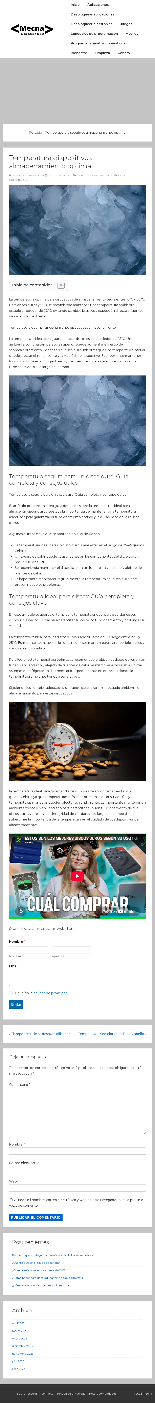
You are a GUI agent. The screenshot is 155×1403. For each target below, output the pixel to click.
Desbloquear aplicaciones (92, 14)
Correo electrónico (24, 1163)
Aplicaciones (98, 5)
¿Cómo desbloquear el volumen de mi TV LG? (42, 1285)
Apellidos (58, 956)
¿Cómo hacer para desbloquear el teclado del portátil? (48, 1277)
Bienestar (79, 53)
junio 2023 (18, 1368)
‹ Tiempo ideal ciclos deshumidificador (39, 1034)
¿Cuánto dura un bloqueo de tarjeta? (36, 1262)
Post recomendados (102, 1393)
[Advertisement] (77, 88)
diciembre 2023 (22, 1346)
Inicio (75, 5)
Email (15, 966)
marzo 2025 (19, 1330)
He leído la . (41, 993)
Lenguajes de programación (94, 34)
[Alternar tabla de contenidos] (59, 285)
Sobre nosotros (27, 1393)
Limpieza (102, 53)
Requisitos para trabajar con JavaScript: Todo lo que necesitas (52, 1255)
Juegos (126, 24)
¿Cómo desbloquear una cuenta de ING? (38, 1270)
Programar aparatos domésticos (98, 43)
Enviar (16, 1004)
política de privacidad (50, 993)
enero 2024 (19, 1338)
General (124, 53)
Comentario (19, 1085)
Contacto (47, 1393)
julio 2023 (18, 1361)
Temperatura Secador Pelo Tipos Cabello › (112, 1034)
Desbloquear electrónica (92, 24)
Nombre (15, 956)
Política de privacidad (71, 1393)
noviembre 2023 (23, 1353)
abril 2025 (18, 1323)
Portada (35, 132)
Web (13, 1181)
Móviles (132, 34)
